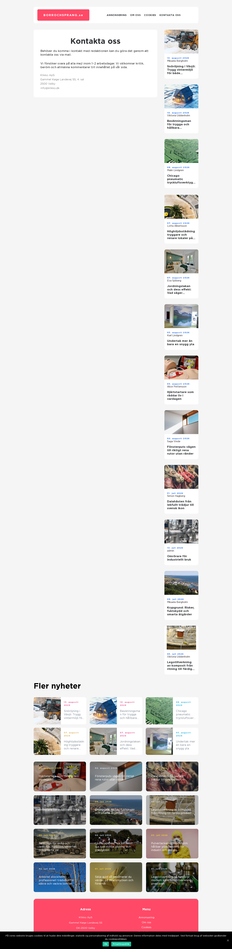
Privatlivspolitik (121, 944)
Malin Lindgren (175, 170)
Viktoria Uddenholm (178, 115)
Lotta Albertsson (177, 226)
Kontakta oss (170, 15)
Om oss (135, 15)
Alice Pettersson (176, 386)
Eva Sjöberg (174, 280)
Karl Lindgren (175, 335)
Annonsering (117, 15)
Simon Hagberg (176, 496)
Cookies (150, 15)
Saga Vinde (173, 441)
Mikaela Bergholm (177, 61)
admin (170, 551)
